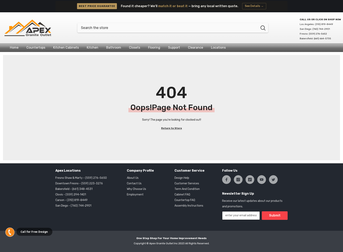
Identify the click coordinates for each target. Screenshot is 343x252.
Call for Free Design (34, 232)
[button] (10, 232)
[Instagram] (238, 179)
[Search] (172, 28)
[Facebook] (226, 179)
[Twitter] (273, 179)
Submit (274, 215)
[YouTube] (261, 179)
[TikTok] (250, 179)
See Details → (254, 6)
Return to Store (171, 128)
